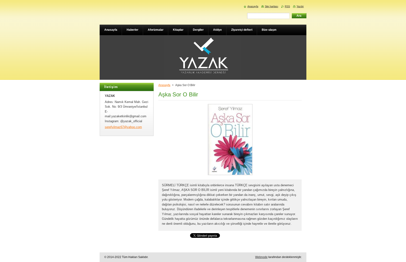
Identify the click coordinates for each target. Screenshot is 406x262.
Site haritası (271, 6)
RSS (287, 6)
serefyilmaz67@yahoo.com (123, 127)
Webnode (261, 257)
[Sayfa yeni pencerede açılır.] (230, 175)
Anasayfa (164, 85)
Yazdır (300, 6)
